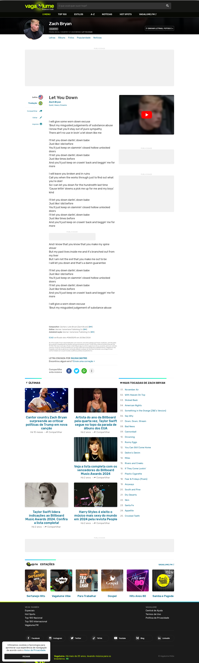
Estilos (78, 14)
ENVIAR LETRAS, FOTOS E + (160, 28)
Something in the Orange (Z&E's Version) (145, 410)
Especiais (30, 610)
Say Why (129, 416)
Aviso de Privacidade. (35, 650)
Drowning (130, 437)
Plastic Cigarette (133, 473)
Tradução (32, 103)
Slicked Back (131, 400)
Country (54, 29)
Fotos (71, 37)
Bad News (130, 426)
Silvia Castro (79, 358)
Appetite (129, 510)
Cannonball (130, 431)
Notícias (107, 14)
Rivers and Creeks (134, 463)
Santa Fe (129, 505)
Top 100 (62, 14)
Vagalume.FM (147, 14)
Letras (52, 37)
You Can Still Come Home (138, 447)
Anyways (129, 484)
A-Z (93, 14)
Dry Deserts (131, 495)
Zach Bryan (60, 23)
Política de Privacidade (157, 618)
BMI (90, 327)
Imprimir (35, 124)
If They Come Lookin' (135, 468)
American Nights (133, 405)
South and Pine (132, 489)
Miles (127, 458)
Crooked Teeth (132, 516)
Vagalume (39, 5)
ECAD (51, 338)
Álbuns (61, 37)
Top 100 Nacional (33, 618)
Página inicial (54, 32)
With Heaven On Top (135, 395)
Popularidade (83, 37)
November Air (132, 389)
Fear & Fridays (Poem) (136, 479)
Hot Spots (126, 14)
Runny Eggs (131, 442)
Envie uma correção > (84, 361)
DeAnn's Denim (132, 452)
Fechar (26, 656)
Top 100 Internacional (36, 621)
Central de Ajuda (154, 610)
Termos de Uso (153, 614)
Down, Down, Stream (135, 421)
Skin (127, 500)
